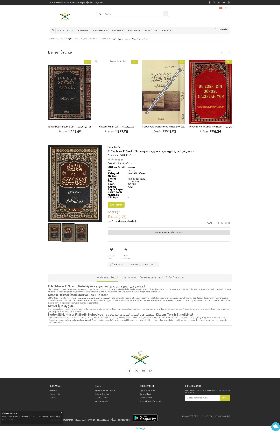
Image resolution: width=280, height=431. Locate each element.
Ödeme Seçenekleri (151, 277)
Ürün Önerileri (175, 277)
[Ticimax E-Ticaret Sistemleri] (140, 428)
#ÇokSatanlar (118, 30)
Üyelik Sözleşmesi (147, 390)
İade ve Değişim (101, 401)
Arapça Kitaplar (64, 30)
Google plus (229, 223)
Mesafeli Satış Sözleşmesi (151, 401)
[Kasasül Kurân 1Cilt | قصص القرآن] (116, 92)
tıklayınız (9, 419)
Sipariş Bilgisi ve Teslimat (105, 390)
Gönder (225, 398)
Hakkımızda (55, 394)
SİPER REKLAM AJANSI (198, 416)
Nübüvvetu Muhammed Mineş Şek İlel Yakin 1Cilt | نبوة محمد (163, 127)
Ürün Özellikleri (107, 277)
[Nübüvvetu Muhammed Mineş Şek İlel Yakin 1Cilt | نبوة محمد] (163, 92)
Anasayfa (54, 30)
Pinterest (226, 223)
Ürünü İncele (79, 96)
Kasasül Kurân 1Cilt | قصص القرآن (116, 127)
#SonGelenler (134, 30)
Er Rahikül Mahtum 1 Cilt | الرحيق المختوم (69, 127)
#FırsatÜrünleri (151, 30)
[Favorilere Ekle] (69, 96)
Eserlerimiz (167, 30)
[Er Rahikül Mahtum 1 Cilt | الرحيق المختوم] (69, 92)
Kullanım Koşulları (102, 394)
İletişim (53, 398)
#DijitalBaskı (83, 30)
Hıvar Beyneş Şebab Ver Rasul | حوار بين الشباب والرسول (210, 127)
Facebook (218, 223)
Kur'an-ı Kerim (99, 30)
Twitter (222, 223)
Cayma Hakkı (145, 394)
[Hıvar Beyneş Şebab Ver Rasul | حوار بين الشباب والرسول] (210, 92)
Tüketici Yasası (146, 398)
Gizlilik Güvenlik (101, 398)
